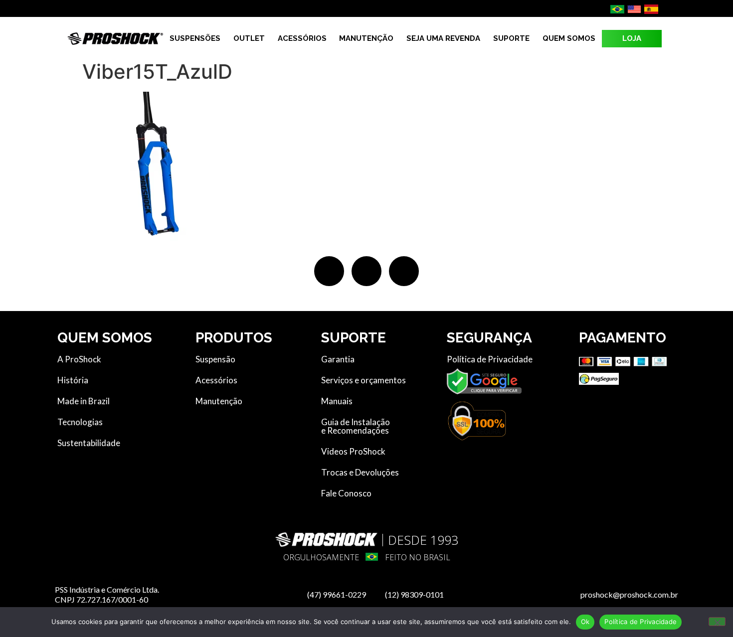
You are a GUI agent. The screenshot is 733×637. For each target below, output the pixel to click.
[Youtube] (404, 271)
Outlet (249, 38)
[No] (717, 621)
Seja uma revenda (443, 38)
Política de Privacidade (640, 622)
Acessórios (302, 38)
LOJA (631, 38)
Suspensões (195, 38)
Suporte (511, 38)
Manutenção (366, 38)
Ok (585, 622)
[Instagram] (366, 271)
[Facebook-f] (329, 271)
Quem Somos (569, 38)
